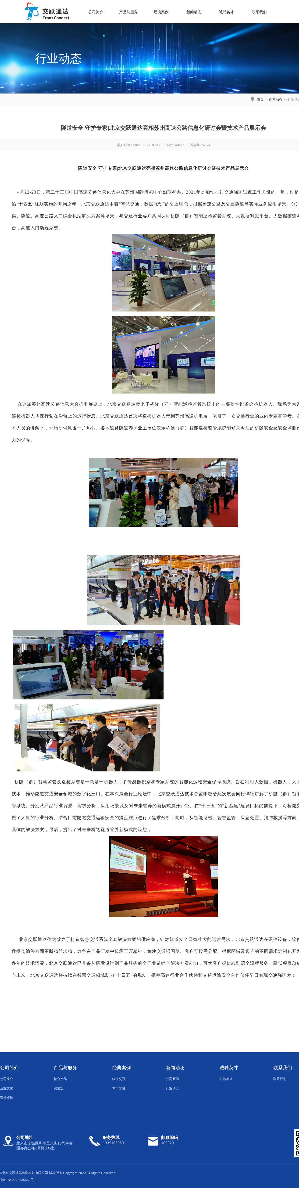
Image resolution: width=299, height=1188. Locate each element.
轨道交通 (118, 1079)
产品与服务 (128, 12)
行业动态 (172, 1088)
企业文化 (6, 1088)
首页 (260, 99)
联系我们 (259, 12)
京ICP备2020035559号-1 (18, 1180)
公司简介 (95, 12)
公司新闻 (172, 1079)
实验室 (59, 1088)
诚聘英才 (226, 12)
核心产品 (60, 1079)
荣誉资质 (6, 1097)
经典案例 (161, 12)
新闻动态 (193, 12)
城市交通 (118, 1088)
